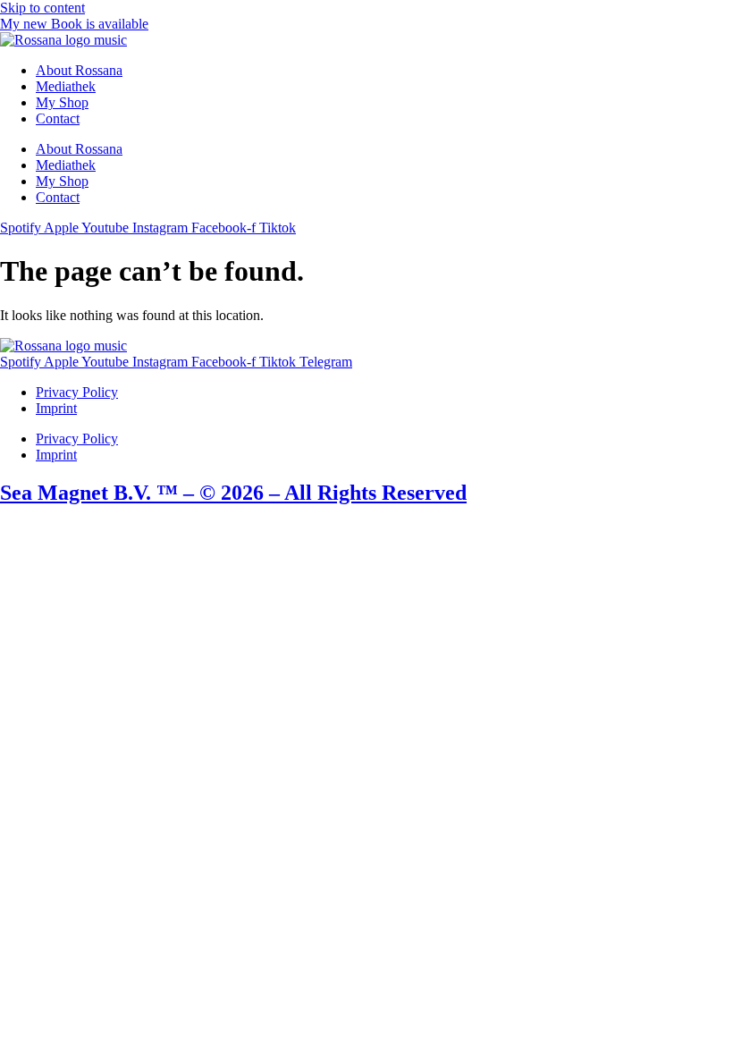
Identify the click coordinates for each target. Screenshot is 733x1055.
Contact (58, 118)
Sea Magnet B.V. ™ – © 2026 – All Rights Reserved (233, 492)
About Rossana (79, 70)
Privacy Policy (77, 392)
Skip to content (42, 7)
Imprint (56, 408)
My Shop (62, 102)
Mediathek (66, 86)
